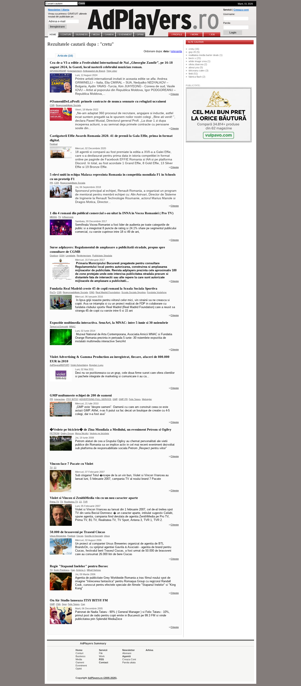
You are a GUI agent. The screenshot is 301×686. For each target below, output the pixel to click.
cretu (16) (194, 49)
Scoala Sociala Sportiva (133, 292)
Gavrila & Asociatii (94, 536)
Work (102, 656)
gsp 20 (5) (194, 52)
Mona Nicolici (81, 433)
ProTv (53, 292)
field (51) (193, 73)
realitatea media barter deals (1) (206, 55)
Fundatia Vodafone (157, 292)
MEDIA (53, 217)
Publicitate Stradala (102, 255)
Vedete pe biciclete (99, 433)
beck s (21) (195, 58)
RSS (101, 659)
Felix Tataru (135, 399)
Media (79, 659)
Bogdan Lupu (96, 365)
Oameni (80, 662)
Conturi (79, 653)
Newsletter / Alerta (58, 9)
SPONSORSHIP (58, 71)
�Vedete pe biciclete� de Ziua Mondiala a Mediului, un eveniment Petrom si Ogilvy (110, 429)
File (101, 653)
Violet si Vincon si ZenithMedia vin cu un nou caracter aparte (94, 498)
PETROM (54, 433)
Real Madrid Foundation (108, 292)
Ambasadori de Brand (94, 71)
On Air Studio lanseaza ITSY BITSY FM (79, 600)
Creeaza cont (241, 9)
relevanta (176, 51)
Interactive (59, 399)
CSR (52, 105)
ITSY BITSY (72, 399)
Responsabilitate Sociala (68, 105)
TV (59, 217)
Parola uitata (129, 662)
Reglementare (84, 255)
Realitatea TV (71, 501)
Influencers (67, 217)
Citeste (175, 94)
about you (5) (196, 67)
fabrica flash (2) (197, 76)
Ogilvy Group (67, 433)
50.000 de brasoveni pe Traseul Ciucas (77, 532)
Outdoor (54, 255)
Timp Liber (111, 71)
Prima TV (54, 501)
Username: (229, 14)
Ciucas (79, 536)
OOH (61, 255)
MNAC (72, 326)
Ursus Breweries (58, 536)
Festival (54, 144)
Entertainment (74, 71)
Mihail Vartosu (94, 570)
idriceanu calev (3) (198, 70)
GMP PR (123, 399)
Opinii (79, 668)
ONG (91, 292)
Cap (73, 570)
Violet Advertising (79, 365)
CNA (58, 604)
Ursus (107, 536)
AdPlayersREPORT (59, 365)
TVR (85, 501)
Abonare (126, 653)
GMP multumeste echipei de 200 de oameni (81, 395)
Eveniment (81, 665)
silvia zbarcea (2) (198, 64)
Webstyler (147, 399)
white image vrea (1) (199, 61)
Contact (103, 662)
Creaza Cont (129, 659)
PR (51, 183)
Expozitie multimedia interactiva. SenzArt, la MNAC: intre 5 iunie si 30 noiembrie (109, 322)
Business (80, 656)
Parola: (227, 23)
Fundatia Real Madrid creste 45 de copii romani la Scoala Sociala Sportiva (103, 288)
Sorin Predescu (61, 570)
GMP (115, 399)
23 (55, 467)
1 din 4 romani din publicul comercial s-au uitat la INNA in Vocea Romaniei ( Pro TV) (111, 213)
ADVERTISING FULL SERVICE (95, 399)
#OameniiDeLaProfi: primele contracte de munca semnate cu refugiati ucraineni (108, 101)
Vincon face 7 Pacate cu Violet (71, 463)
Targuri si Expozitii (59, 326)
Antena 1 (80, 570)
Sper (64, 604)
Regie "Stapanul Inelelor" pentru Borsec (79, 566)
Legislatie (70, 255)
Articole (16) (65, 55)
